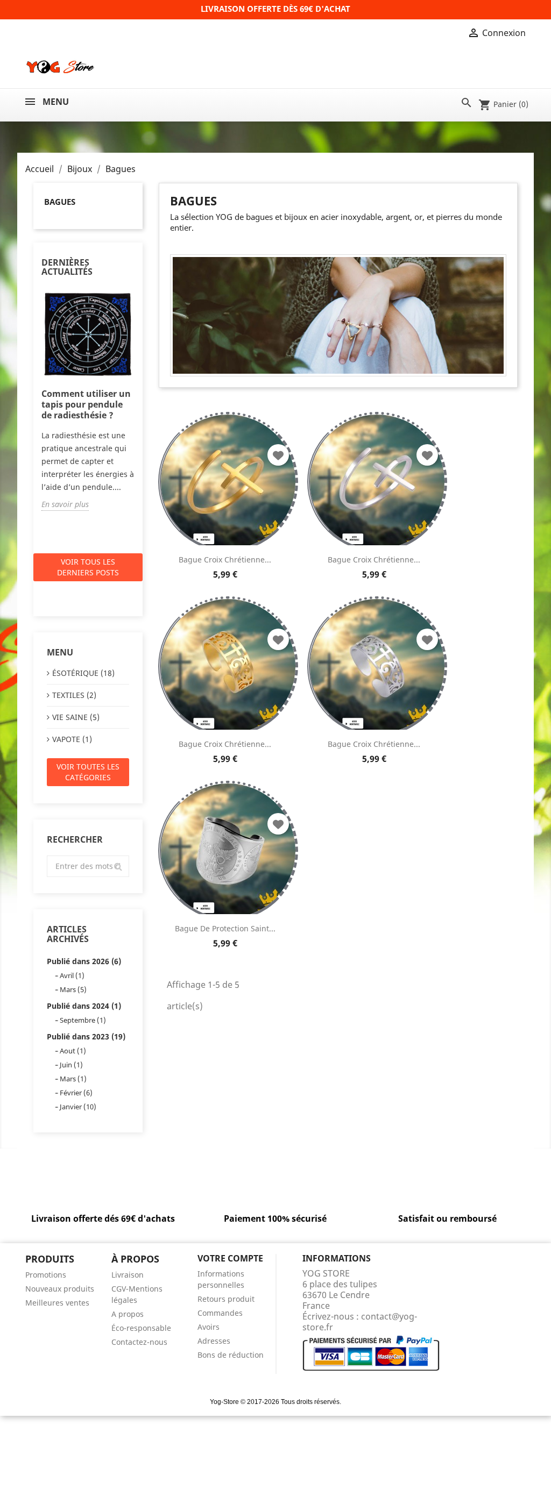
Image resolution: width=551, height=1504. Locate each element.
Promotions (45, 1275)
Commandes (220, 1313)
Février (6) (76, 1092)
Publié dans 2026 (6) (84, 961)
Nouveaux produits (59, 1289)
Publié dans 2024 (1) (84, 1006)
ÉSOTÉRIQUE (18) (83, 673)
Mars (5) (73, 989)
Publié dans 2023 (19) (86, 1036)
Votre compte (230, 1258)
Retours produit (226, 1299)
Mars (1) (73, 1079)
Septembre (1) (83, 1020)
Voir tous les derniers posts (88, 567)
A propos (127, 1314)
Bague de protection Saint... (225, 928)
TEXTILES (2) (74, 695)
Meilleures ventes (57, 1303)
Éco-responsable (141, 1328)
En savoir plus (65, 504)
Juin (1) (71, 1065)
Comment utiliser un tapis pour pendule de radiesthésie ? (86, 404)
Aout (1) (73, 1051)
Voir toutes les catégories (87, 771)
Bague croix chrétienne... (225, 559)
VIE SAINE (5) (76, 717)
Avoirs (208, 1327)
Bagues (59, 201)
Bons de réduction (230, 1355)
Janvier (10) (78, 1106)
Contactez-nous (139, 1342)
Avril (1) (72, 975)
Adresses (213, 1341)
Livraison (127, 1275)
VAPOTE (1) (72, 739)
